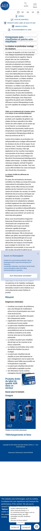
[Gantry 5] (4, 5)
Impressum (11, 452)
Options (20, 522)
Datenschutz (19, 452)
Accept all (26, 527)
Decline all (15, 527)
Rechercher (25, 3)
